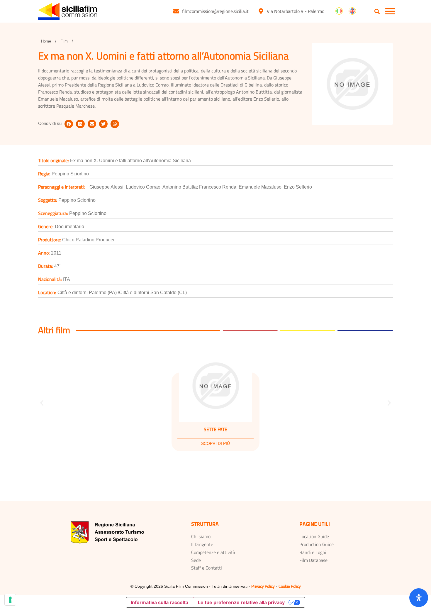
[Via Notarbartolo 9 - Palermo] (261, 11)
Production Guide (316, 544)
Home (46, 41)
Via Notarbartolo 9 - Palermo (295, 11)
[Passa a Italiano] (339, 11)
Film (64, 41)
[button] (377, 11)
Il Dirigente (202, 544)
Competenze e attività (213, 552)
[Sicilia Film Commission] (67, 11)
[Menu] (390, 11)
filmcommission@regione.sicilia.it (215, 11)
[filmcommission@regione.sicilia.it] (176, 11)
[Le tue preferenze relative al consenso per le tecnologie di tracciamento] (10, 599)
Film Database (313, 560)
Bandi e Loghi (312, 552)
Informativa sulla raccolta (159, 602)
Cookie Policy (290, 586)
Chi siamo (201, 536)
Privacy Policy (263, 586)
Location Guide (314, 536)
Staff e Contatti (206, 567)
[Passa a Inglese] (352, 11)
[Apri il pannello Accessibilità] (418, 597)
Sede (196, 560)
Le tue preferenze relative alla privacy (241, 602)
